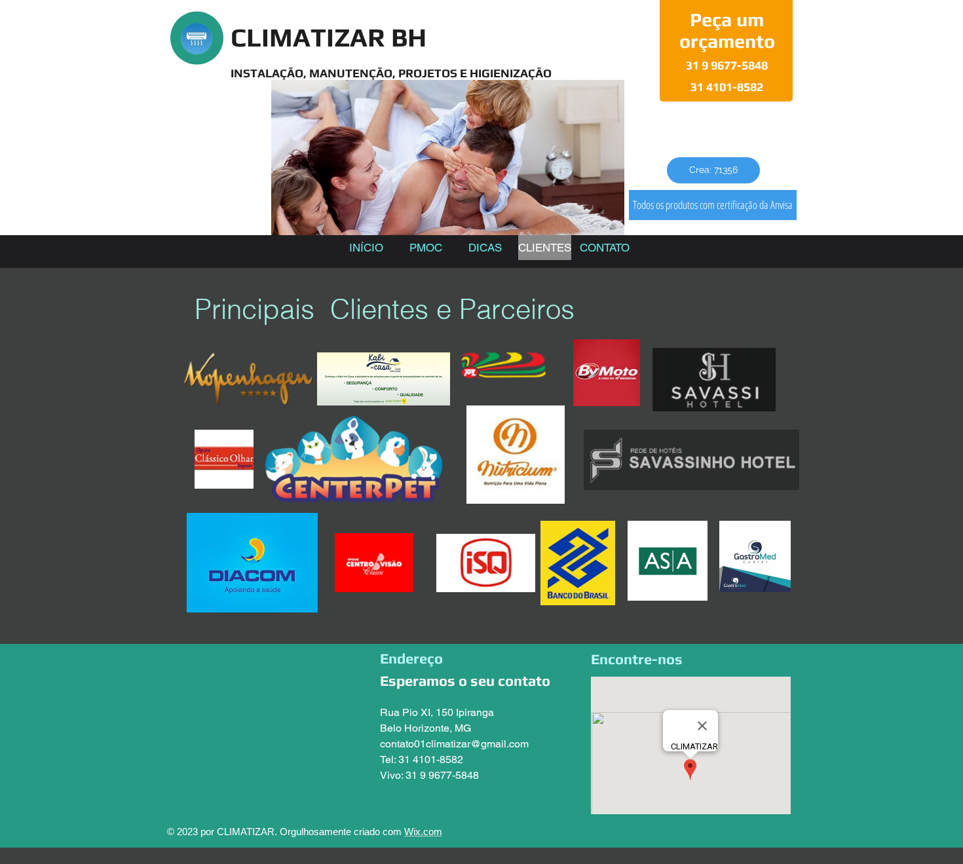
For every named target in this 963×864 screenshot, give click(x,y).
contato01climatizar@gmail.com (454, 744)
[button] (713, 170)
